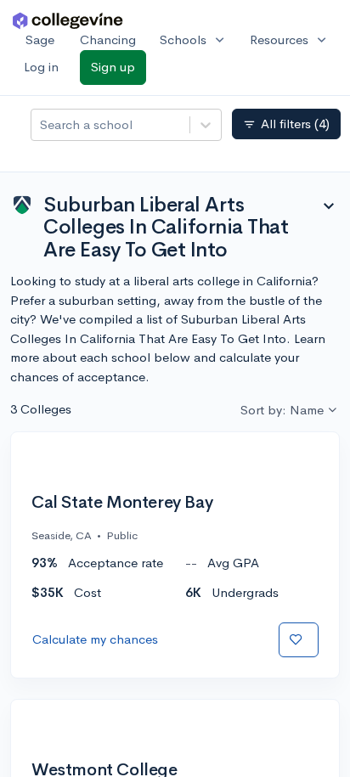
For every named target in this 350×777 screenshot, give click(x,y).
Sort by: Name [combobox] (282, 410)
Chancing (108, 39)
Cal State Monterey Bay (121, 502)
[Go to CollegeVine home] (68, 20)
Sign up (113, 67)
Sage (39, 39)
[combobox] (41, 125)
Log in (41, 67)
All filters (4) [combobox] (286, 123)
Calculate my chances (95, 639)
